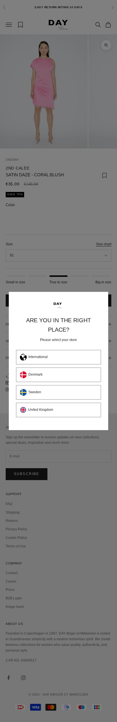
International (38, 357)
